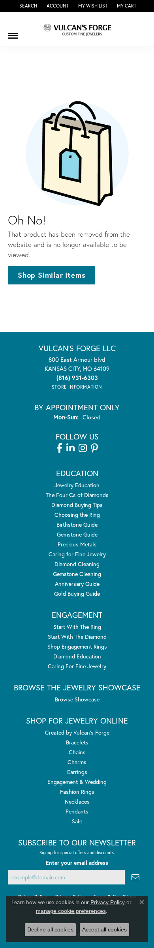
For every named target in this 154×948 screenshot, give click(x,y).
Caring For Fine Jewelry (77, 666)
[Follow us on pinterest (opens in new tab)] (94, 448)
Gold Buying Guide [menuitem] (77, 593)
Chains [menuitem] (77, 752)
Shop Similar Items (51, 275)
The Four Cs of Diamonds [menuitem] (77, 495)
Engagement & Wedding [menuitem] (77, 781)
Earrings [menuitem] (77, 772)
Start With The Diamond (77, 636)
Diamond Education (77, 656)
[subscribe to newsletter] (135, 877)
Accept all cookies (104, 929)
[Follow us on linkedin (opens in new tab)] (70, 448)
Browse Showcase (77, 699)
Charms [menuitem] (77, 762)
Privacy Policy (107, 902)
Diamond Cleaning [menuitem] (77, 564)
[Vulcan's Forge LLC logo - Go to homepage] (77, 29)
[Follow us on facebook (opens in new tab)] (59, 448)
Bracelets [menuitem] (77, 742)
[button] (27, 6)
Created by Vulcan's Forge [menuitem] (77, 732)
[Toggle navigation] (13, 33)
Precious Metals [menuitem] (77, 544)
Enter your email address (77, 862)
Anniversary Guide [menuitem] (77, 583)
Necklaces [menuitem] (77, 801)
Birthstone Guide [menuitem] (77, 524)
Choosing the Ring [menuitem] (77, 514)
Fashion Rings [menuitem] (77, 791)
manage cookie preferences (71, 911)
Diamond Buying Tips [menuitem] (77, 505)
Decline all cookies (50, 929)
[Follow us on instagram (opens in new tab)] (83, 448)
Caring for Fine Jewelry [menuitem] (77, 554)
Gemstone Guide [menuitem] (77, 534)
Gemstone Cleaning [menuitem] (77, 574)
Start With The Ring (77, 626)
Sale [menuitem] (77, 821)
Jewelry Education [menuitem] (77, 485)
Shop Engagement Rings (77, 646)
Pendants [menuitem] (77, 811)
